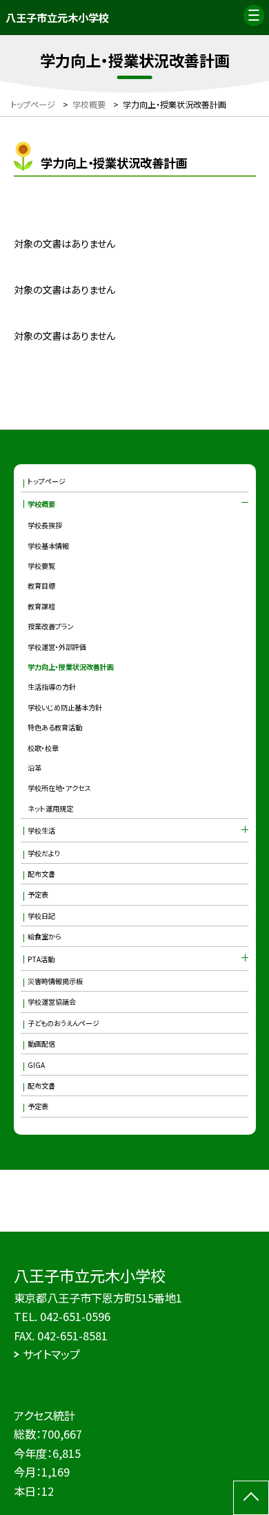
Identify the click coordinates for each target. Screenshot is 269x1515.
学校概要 (41, 504)
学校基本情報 (48, 546)
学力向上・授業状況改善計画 (71, 667)
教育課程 (41, 606)
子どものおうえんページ (63, 1023)
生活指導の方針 (52, 687)
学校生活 (41, 830)
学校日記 (41, 916)
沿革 (34, 768)
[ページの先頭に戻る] (251, 1497)
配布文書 (41, 874)
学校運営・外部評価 (57, 647)
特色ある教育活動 (55, 727)
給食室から (44, 936)
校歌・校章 (43, 748)
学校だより (44, 853)
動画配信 (41, 1043)
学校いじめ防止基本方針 (65, 707)
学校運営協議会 (52, 1001)
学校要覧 (41, 565)
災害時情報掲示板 (55, 981)
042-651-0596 (75, 1316)
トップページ (47, 481)
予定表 (38, 894)
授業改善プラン (51, 626)
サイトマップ (51, 1354)
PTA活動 (41, 959)
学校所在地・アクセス (59, 788)
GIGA (36, 1065)
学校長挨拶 (45, 525)
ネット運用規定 (50, 808)
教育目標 (41, 585)
